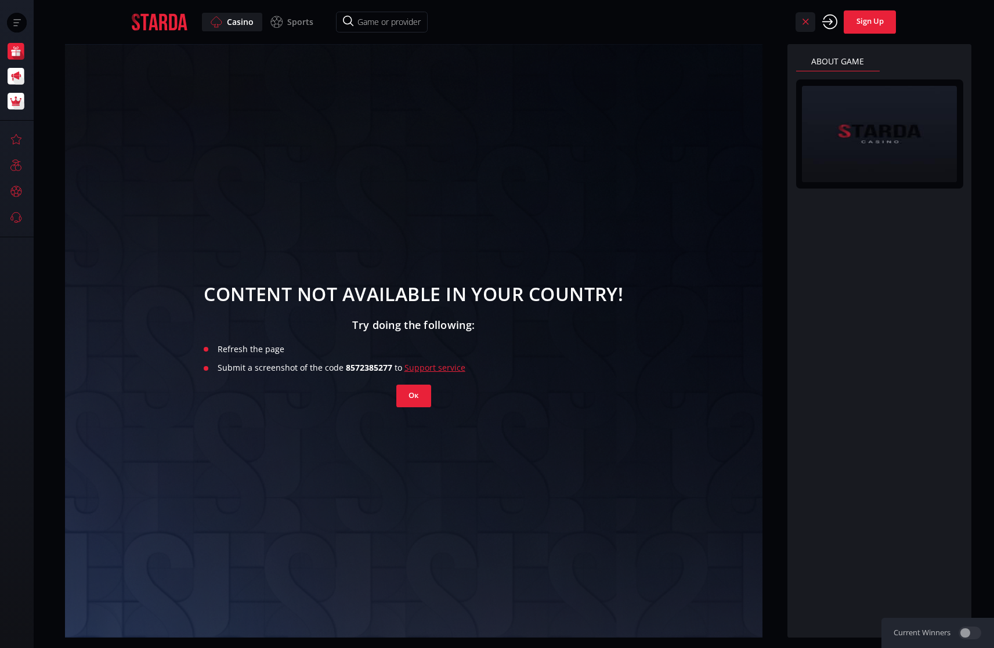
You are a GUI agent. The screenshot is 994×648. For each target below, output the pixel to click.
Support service (434, 367)
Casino (240, 21)
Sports (300, 21)
